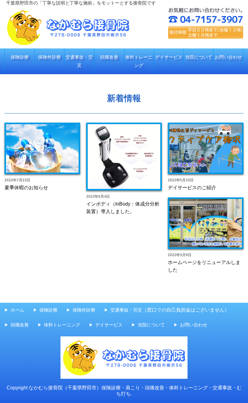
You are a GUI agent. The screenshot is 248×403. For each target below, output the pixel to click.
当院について (198, 57)
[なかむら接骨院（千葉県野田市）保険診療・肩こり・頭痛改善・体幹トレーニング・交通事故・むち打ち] (68, 10)
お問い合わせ (228, 57)
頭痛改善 (109, 57)
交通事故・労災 (79, 61)
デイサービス (168, 57)
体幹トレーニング (138, 61)
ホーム (17, 309)
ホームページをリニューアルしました (204, 266)
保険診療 (20, 57)
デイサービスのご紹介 (192, 187)
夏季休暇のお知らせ (26, 187)
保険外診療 (49, 57)
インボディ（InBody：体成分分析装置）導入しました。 (122, 207)
